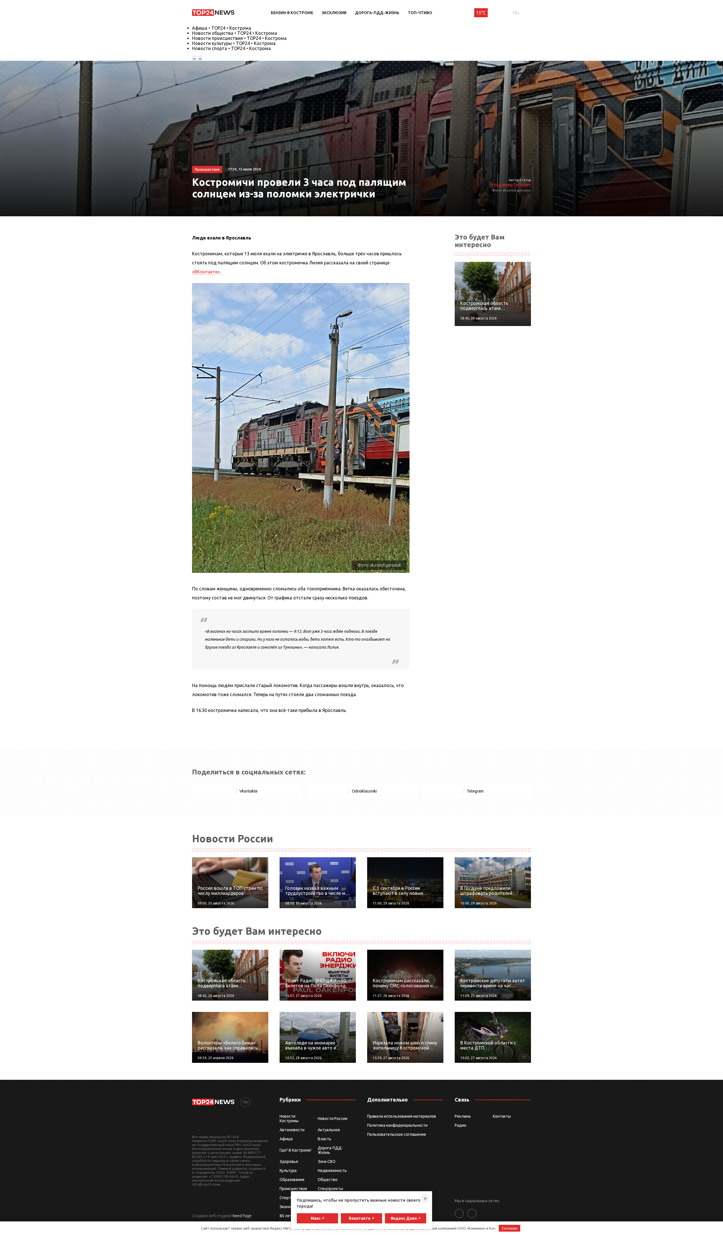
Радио (460, 1125)
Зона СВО (327, 1161)
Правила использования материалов (401, 1116)
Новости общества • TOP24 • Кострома (234, 33)
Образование (292, 1179)
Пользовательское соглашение (396, 1134)
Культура (288, 1170)
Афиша (286, 1139)
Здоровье (289, 1161)
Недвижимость (332, 1170)
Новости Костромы (289, 1118)
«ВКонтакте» (206, 271)
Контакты (502, 1116)
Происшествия (293, 1188)
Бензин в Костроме (292, 12)
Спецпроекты (330, 1188)
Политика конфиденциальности (397, 1125)
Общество (327, 1179)
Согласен (509, 1228)
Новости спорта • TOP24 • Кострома (231, 48)
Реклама (463, 1116)
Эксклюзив (334, 12)
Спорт (285, 1197)
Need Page (241, 1216)
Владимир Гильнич (510, 184)
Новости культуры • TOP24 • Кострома (234, 43)
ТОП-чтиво (420, 12)
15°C (481, 12)
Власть (324, 1139)
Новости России (332, 1118)
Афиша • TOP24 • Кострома (221, 28)
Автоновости (292, 1130)
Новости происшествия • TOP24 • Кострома (239, 38)
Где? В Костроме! (295, 1150)
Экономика (290, 1206)
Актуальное (329, 1130)
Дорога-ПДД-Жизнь (377, 12)
